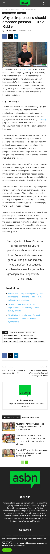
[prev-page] (22, 462)
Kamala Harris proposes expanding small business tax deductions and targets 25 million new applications (25, 296)
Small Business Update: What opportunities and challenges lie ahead (38, 373)
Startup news (30, 332)
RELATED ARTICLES (11, 417)
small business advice (31, 338)
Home (4, 9)
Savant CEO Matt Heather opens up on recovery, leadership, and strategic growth (31, 453)
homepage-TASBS (27, 335)
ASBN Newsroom (10, 31)
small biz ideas (39, 341)
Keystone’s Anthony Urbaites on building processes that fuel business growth (30, 427)
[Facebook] (4, 36)
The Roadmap (31, 9)
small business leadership (12, 338)
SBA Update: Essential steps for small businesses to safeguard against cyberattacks (24, 318)
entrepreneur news (10, 341)
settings (22, 545)
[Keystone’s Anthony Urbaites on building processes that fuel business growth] (8, 426)
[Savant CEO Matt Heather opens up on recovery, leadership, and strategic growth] (8, 453)
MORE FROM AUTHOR (30, 417)
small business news (17, 332)
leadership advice (25, 341)
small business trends (11, 335)
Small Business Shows (16, 9)
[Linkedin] (16, 36)
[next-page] (26, 462)
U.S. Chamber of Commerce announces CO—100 (13, 371)
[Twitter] (10, 36)
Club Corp (42, 119)
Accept (7, 550)
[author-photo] (25, 397)
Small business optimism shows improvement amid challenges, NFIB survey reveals (23, 307)
